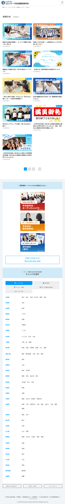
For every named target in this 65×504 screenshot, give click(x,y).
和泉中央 (39, 399)
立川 (41, 347)
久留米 (33, 437)
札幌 (31, 297)
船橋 (30, 342)
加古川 (47, 404)
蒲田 (45, 347)
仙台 (23, 303)
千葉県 (7, 342)
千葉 (23, 342)
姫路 (23, 408)
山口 (23, 431)
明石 (42, 404)
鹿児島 (24, 470)
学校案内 (19, 497)
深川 (23, 297)
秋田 (23, 308)
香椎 (42, 437)
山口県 (7, 431)
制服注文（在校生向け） (11, 486)
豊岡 (56, 404)
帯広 (45, 297)
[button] (62, 2)
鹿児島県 (8, 470)
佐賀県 (7, 443)
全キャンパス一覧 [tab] (19, 291)
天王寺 (28, 399)
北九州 (28, 437)
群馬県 (7, 319)
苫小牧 (36, 297)
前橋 (23, 319)
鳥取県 (7, 415)
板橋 (36, 347)
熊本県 (7, 454)
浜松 (27, 376)
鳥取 (23, 415)
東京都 (7, 347)
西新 (38, 437)
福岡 (23, 437)
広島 (23, 426)
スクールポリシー (53, 486)
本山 (28, 382)
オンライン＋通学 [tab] (20, 287)
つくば (24, 330)
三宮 (27, 404)
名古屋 (24, 382)
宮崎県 (7, 465)
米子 (27, 415)
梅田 (23, 399)
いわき (24, 314)
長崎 (23, 448)
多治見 (28, 370)
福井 (23, 359)
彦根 (23, 388)
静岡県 (7, 376)
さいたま (24, 336)
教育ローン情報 (32, 486)
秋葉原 (32, 347)
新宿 (23, 347)
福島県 (7, 314)
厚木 (38, 354)
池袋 (27, 347)
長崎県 (7, 448)
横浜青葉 (28, 354)
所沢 (29, 336)
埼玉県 (7, 336)
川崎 (34, 354)
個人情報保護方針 (54, 497)
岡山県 (7, 420)
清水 (36, 376)
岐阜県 (7, 370)
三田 (38, 404)
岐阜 (23, 370)
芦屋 (23, 404)
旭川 (27, 297)
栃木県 (7, 325)
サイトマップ (32, 499)
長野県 (7, 365)
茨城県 (7, 330)
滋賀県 (7, 388)
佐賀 (23, 443)
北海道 (7, 297)
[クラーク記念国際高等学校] (15, 2)
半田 (32, 382)
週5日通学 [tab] (47, 283)
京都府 (7, 393)
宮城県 (7, 303)
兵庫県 (7, 404)
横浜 (23, 354)
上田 (23, 365)
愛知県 (7, 382)
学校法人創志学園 (10, 497)
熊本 (23, 454)
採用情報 (34, 497)
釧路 (41, 297)
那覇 (23, 476)
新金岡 (33, 399)
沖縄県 (7, 476)
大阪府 (7, 399)
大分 (23, 459)
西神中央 (32, 404)
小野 (51, 404)
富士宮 (32, 376)
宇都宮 (24, 325)
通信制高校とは (26, 497)
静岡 (23, 376)
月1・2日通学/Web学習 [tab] (47, 287)
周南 (27, 431)
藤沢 (42, 354)
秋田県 (7, 308)
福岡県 (7, 437)
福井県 (7, 359)
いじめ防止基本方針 (43, 497)
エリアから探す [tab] (19, 283)
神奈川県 (8, 354)
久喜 (34, 336)
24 (39, 169)
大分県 (7, 459)
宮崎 (23, 465)
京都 (23, 393)
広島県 (7, 426)
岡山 (23, 420)
